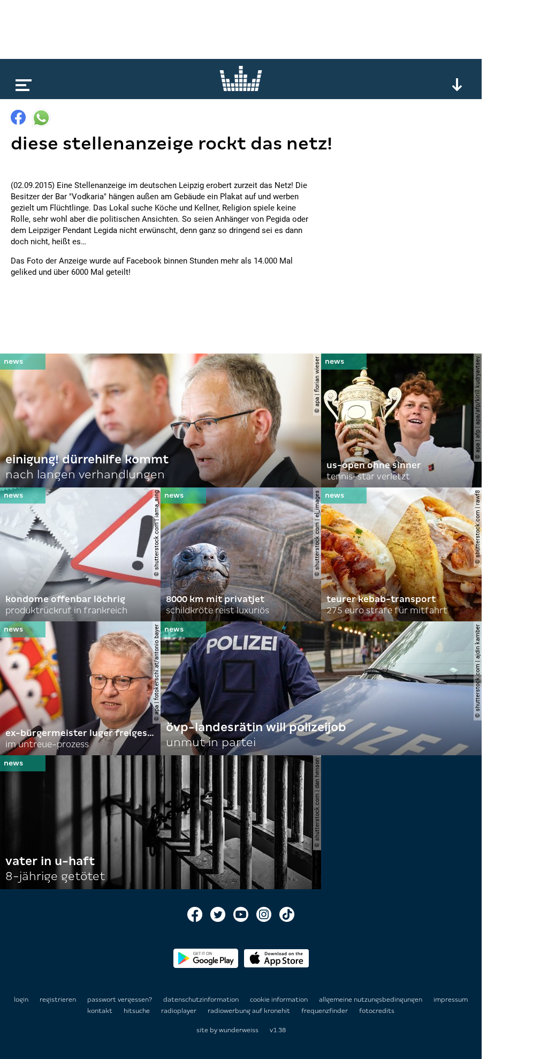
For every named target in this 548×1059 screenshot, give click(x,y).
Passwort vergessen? (119, 999)
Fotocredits (376, 1011)
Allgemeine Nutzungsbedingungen (371, 999)
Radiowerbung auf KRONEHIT (250, 1011)
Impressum (450, 999)
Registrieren (58, 999)
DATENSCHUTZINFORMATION (201, 999)
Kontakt (100, 1011)
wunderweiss (238, 1030)
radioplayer (179, 1011)
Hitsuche (137, 1011)
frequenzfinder (325, 1011)
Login (21, 999)
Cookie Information (279, 999)
